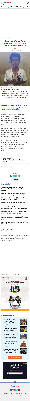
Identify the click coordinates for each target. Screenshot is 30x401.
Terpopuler (10, 7)
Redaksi (6, 393)
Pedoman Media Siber (21, 393)
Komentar (15, 179)
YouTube (20, 391)
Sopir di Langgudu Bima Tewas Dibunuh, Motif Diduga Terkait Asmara (11, 350)
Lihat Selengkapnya (14, 357)
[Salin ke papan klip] (19, 176)
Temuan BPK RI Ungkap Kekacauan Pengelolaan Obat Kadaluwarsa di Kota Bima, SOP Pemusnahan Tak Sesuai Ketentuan (11, 336)
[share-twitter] (14, 176)
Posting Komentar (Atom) (15, 274)
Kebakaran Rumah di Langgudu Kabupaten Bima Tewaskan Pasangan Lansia (10, 328)
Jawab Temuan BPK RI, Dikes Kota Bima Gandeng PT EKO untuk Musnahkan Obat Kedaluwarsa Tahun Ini (11, 343)
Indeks (17, 7)
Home (3, 7)
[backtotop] (15, 382)
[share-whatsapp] (16, 176)
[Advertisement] (15, 22)
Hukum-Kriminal (7, 167)
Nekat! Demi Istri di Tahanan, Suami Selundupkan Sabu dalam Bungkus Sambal (11, 321)
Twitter (17, 391)
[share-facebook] (11, 176)
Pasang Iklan (12, 393)
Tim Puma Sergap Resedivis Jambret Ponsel (13, 160)
